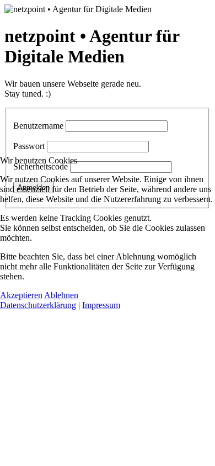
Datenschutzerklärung (38, 305)
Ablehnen (61, 295)
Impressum (101, 305)
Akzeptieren (21, 295)
